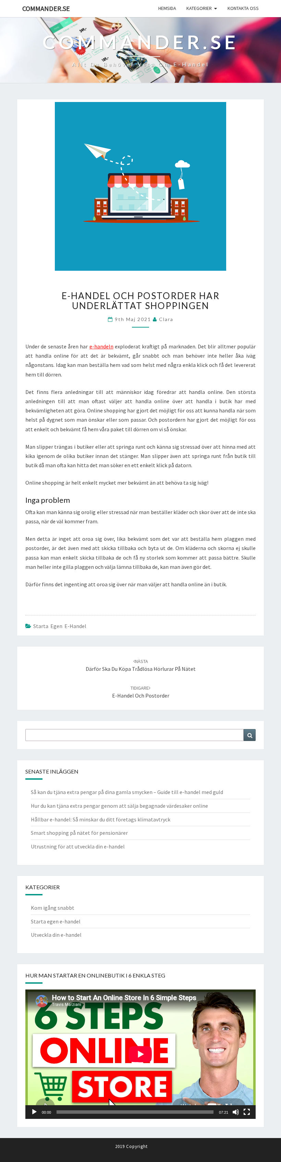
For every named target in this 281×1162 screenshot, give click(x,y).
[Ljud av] (235, 1112)
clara (166, 319)
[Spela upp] (34, 1112)
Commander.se (46, 8)
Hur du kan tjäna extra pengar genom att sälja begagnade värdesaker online (119, 805)
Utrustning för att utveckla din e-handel (78, 846)
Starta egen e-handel (59, 626)
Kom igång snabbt (52, 907)
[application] (140, 1054)
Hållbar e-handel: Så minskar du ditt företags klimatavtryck (100, 819)
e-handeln (101, 346)
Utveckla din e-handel (56, 934)
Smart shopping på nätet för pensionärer (79, 832)
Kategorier (199, 8)
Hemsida (167, 8)
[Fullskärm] (246, 1112)
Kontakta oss (243, 8)
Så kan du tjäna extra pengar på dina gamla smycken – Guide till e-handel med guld (127, 792)
